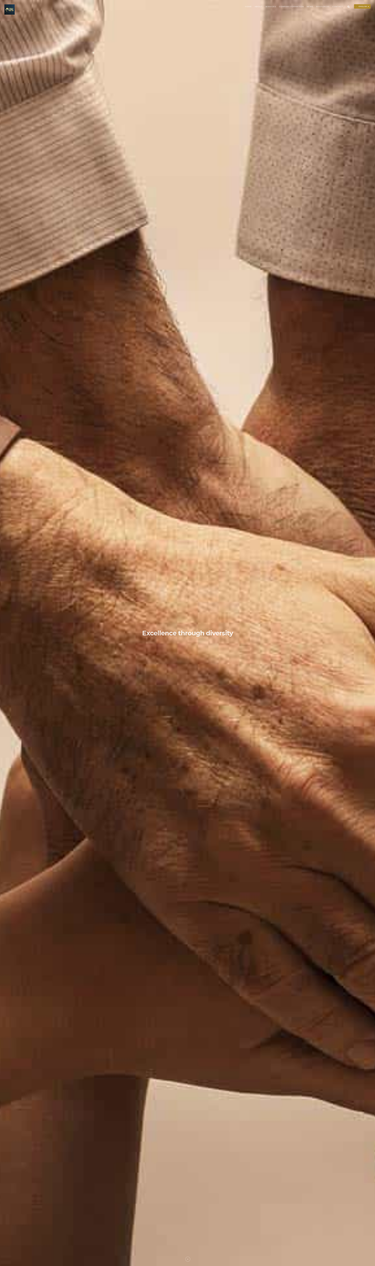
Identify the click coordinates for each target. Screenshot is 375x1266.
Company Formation (291, 6)
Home (248, 6)
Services (270, 6)
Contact (337, 6)
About (258, 6)
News (310, 6)
